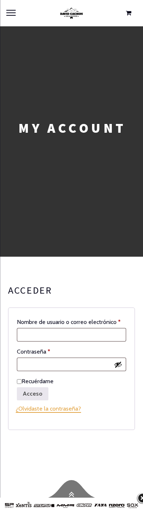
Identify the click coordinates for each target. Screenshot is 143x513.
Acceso (33, 393)
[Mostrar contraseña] (118, 364)
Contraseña (47, 351)
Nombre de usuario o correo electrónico (71, 321)
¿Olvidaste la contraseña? (48, 408)
